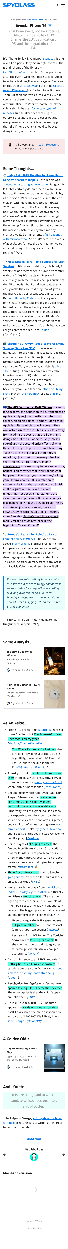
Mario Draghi (20, 543)
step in (54, 393)
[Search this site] (57, 5)
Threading (40, 144)
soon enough (16, 1021)
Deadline (33, 838)
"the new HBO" (30, 393)
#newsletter (35, 19)
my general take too (48, 829)
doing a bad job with (16, 439)
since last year (29, 85)
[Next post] (62, 1154)
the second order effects (35, 443)
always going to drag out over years (26, 184)
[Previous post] (5, 1154)
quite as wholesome (27, 425)
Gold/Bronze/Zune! (15, 72)
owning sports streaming (38, 973)
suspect (48, 58)
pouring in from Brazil (48, 782)
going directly (16, 877)
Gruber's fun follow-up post (40, 516)
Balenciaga (44, 730)
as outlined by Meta (21, 298)
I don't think (56, 421)
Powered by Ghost (34, 1228)
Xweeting (53, 144)
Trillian (44, 330)
